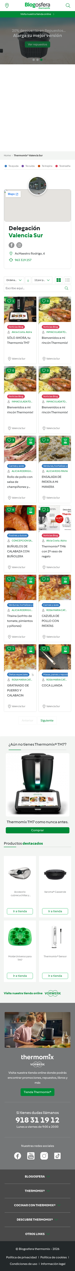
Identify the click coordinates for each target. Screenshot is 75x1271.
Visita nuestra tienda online (35, 14)
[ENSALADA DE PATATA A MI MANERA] (55, 450)
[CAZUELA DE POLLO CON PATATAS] (55, 589)
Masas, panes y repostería (57, 674)
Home (7, 155)
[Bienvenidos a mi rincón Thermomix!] (55, 311)
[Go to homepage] (37, 5)
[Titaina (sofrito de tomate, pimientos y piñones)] (20, 589)
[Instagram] (44, 1155)
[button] (68, 5)
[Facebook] (17, 1155)
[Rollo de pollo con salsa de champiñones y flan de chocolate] (20, 450)
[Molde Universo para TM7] (20, 937)
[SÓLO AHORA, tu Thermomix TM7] (20, 311)
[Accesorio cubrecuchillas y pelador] (20, 872)
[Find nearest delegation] (7, 5)
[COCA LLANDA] (55, 658)
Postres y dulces (18, 535)
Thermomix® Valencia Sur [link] (28, 155)
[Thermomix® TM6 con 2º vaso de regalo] (55, 519)
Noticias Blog (16, 326)
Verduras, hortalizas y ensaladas (26, 605)
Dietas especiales (18, 674)
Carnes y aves (16, 465)
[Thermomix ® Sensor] (55, 937)
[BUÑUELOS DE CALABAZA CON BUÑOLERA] (20, 519)
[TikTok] (57, 1155)
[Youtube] (31, 1155)
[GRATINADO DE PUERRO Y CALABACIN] (20, 658)
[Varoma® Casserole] (55, 872)
